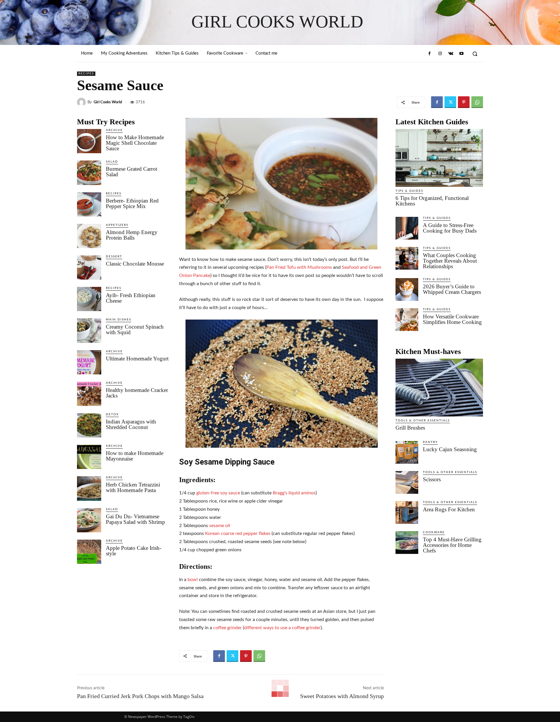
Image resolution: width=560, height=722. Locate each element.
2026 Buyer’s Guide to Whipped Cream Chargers (452, 289)
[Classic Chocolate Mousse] (89, 267)
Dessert (114, 256)
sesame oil (219, 525)
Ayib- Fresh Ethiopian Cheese (130, 298)
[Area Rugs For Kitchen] (407, 512)
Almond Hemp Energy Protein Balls (132, 235)
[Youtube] (461, 53)
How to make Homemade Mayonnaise (134, 456)
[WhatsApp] (477, 102)
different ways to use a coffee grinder (282, 627)
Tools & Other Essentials (423, 420)
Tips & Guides (409, 190)
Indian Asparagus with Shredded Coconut (131, 424)
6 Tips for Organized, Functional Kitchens (432, 201)
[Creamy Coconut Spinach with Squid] (89, 330)
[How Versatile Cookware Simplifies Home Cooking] (407, 319)
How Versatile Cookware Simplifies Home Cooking (452, 319)
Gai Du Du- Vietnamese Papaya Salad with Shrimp (135, 519)
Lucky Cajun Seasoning (450, 449)
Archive (114, 130)
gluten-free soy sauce (218, 493)
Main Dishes (118, 319)
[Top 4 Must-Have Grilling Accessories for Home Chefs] (407, 542)
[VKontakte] (450, 53)
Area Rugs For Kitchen (449, 509)
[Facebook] (429, 53)
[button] (475, 54)
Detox (112, 414)
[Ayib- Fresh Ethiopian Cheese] (89, 299)
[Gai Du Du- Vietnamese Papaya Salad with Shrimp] (89, 520)
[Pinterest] (464, 102)
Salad (112, 161)
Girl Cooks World (108, 102)
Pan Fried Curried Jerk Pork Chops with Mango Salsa (140, 696)
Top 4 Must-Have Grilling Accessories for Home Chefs (452, 545)
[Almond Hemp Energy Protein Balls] (89, 236)
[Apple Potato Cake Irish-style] (89, 552)
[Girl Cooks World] (82, 102)
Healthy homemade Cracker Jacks (137, 393)
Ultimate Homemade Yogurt (137, 358)
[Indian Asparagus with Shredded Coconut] (89, 425)
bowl (193, 579)
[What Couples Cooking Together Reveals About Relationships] (407, 258)
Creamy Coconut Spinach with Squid (135, 329)
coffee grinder (227, 627)
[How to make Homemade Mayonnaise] (89, 457)
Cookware (434, 532)
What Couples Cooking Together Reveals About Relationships (450, 260)
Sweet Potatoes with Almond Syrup (342, 696)
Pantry (430, 442)
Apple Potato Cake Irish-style (133, 551)
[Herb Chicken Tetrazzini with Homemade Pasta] (89, 488)
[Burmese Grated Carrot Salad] (89, 173)
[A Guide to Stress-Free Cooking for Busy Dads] (407, 228)
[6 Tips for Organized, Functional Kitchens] (439, 158)
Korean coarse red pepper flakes (237, 533)
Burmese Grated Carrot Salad (131, 171)
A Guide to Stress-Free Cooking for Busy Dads (450, 228)
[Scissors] (407, 482)
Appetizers (117, 225)
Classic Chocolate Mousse (135, 264)
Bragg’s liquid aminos (294, 493)
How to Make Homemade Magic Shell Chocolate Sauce (135, 142)
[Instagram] (440, 53)
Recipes (86, 73)
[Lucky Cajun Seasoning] (407, 452)
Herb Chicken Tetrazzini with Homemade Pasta (133, 487)
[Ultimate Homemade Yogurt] (89, 362)
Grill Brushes (410, 428)
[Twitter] (450, 102)
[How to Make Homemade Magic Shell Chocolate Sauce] (89, 141)
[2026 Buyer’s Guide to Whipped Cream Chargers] (407, 289)
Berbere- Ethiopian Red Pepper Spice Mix (132, 203)
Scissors (432, 479)
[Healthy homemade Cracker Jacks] (89, 394)
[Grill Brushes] (439, 387)
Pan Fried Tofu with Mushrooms (299, 267)
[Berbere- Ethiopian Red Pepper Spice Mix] (89, 204)
